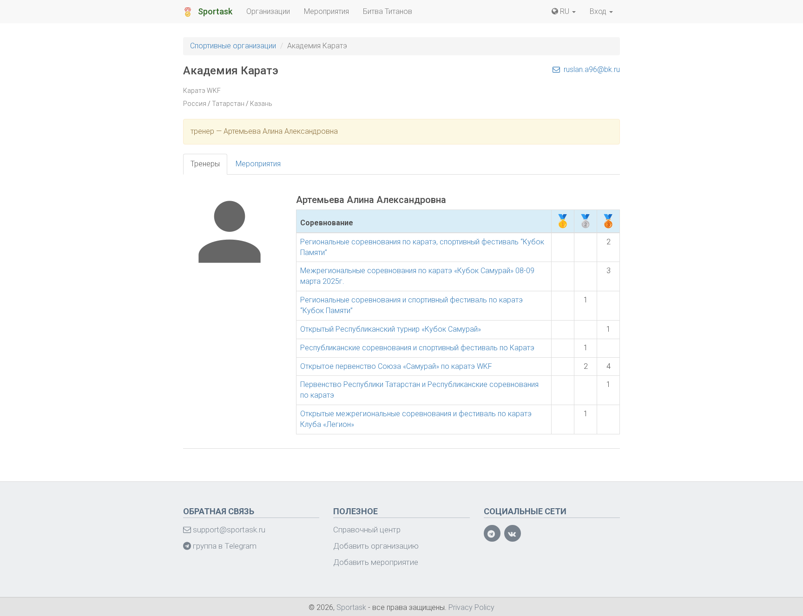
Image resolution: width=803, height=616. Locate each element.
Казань (261, 103)
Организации (268, 11)
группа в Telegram (224, 545)
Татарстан (228, 103)
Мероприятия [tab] (258, 163)
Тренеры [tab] (205, 163)
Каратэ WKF (202, 90)
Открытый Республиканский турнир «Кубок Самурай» (390, 329)
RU (564, 11)
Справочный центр (367, 529)
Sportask (214, 11)
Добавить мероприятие (375, 562)
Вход (599, 11)
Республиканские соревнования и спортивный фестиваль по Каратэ (417, 347)
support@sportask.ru (228, 529)
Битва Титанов (387, 11)
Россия (194, 103)
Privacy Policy (471, 607)
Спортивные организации (233, 45)
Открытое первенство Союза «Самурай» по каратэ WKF (396, 366)
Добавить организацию (376, 545)
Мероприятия (326, 11)
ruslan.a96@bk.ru (591, 69)
